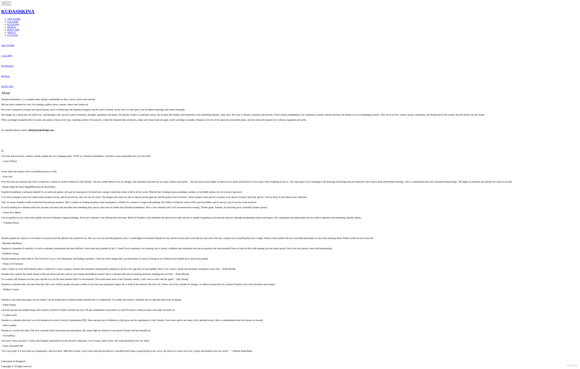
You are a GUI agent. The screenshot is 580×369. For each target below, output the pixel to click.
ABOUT (11, 32)
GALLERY (13, 21)
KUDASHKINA (17, 11)
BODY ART (13, 30)
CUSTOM (12, 35)
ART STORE (14, 19)
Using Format (572, 365)
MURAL (11, 27)
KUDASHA (13, 24)
